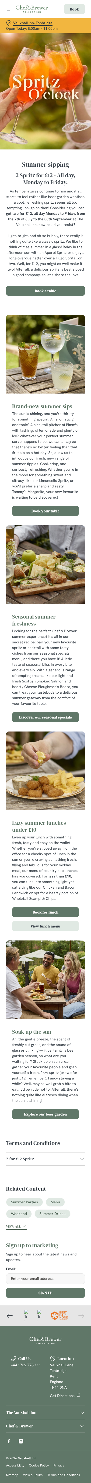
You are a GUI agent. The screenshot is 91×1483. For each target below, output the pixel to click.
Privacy (58, 1465)
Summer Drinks (52, 1213)
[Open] (9, 9)
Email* (11, 1269)
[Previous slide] (10, 1315)
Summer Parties (24, 1202)
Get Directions (62, 1395)
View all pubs (33, 1475)
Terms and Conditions (63, 1475)
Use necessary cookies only (45, 826)
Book (74, 9)
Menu (55, 1202)
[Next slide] (81, 1315)
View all (13, 1226)
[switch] (79, 748)
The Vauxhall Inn (21, 1412)
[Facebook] (9, 1441)
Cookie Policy (39, 1465)
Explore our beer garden (45, 1114)
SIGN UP (45, 1292)
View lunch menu (45, 926)
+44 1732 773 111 (26, 1365)
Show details (66, 796)
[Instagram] (21, 1441)
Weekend (19, 1213)
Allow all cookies (45, 810)
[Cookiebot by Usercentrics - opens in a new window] (65, 653)
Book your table (46, 510)
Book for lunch (46, 912)
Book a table (45, 290)
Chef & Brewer (19, 1426)
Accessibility (15, 1465)
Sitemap (12, 1475)
